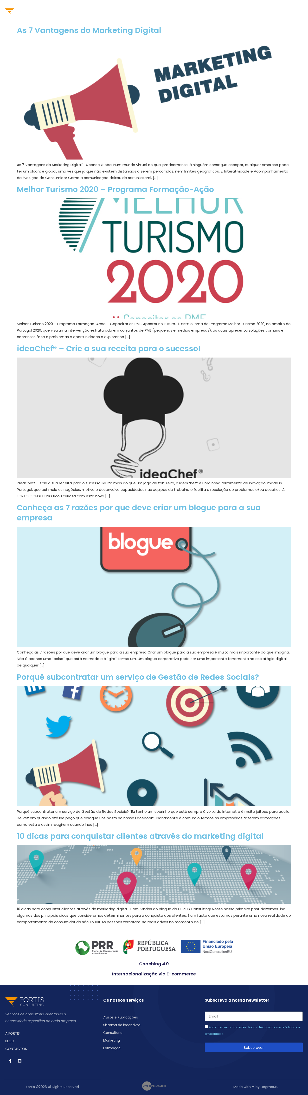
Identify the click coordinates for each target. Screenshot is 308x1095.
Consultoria (129, 11)
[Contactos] (268, 11)
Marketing (158, 11)
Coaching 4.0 (154, 964)
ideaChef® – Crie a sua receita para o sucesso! (109, 348)
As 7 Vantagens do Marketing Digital (89, 30)
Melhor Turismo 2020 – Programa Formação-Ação (115, 189)
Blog (239, 11)
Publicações (215, 11)
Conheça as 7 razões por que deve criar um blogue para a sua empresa (139, 512)
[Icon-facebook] (10, 1061)
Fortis (54, 11)
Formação (185, 11)
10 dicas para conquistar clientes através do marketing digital (140, 836)
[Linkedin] (287, 11)
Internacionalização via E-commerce (154, 974)
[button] (297, 11)
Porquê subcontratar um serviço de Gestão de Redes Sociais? (138, 677)
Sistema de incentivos (89, 11)
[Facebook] (278, 11)
